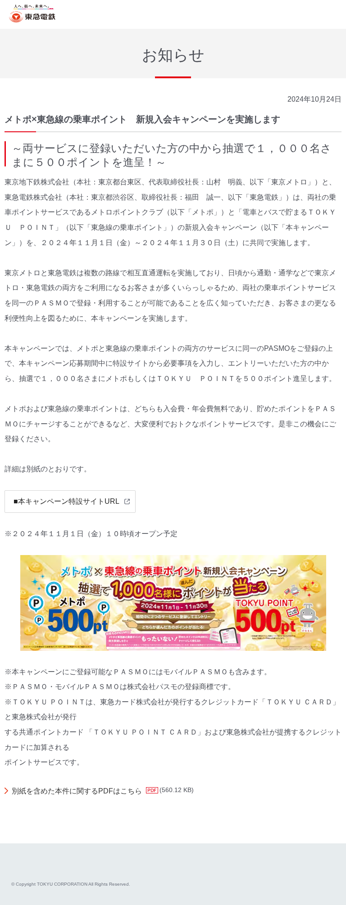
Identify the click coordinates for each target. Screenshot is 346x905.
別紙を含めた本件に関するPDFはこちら (77, 791)
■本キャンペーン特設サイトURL (66, 501)
